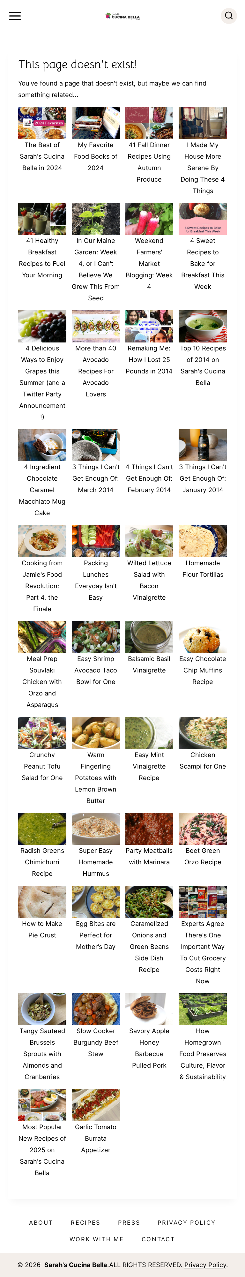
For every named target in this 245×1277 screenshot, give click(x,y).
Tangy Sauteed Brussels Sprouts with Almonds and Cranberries (42, 1054)
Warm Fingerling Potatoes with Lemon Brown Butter (95, 778)
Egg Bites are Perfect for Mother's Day (96, 935)
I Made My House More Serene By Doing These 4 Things (203, 168)
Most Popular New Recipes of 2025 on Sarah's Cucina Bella (42, 1150)
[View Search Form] (229, 16)
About (41, 1222)
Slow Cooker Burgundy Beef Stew (95, 1042)
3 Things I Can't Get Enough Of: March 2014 (96, 478)
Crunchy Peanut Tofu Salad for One (42, 766)
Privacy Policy (187, 1222)
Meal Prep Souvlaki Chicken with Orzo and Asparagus (42, 682)
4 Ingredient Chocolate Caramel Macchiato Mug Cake (42, 490)
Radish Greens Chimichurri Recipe (42, 862)
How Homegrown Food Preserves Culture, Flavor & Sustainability (202, 1054)
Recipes (85, 1222)
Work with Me (97, 1239)
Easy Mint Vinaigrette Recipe (149, 766)
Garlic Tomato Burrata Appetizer (95, 1138)
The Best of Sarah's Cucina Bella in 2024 (42, 156)
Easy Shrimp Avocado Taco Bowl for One (95, 670)
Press (129, 1222)
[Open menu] (15, 16)
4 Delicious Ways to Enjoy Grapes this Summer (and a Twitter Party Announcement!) (42, 382)
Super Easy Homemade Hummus (95, 862)
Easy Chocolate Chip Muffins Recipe (202, 670)
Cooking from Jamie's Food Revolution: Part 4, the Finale (42, 586)
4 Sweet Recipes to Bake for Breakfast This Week (202, 263)
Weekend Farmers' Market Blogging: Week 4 (149, 263)
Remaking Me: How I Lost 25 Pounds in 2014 (149, 359)
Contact (158, 1239)
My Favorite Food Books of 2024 (95, 156)
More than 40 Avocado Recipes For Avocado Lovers (95, 371)
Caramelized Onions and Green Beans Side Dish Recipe (149, 946)
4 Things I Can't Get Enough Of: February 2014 (149, 478)
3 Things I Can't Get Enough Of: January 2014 (202, 478)
